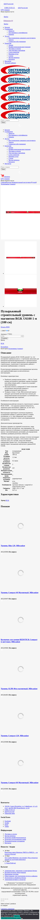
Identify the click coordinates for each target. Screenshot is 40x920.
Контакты (8, 61)
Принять (16, 916)
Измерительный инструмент (21, 182)
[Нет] (22, 918)
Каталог (7, 27)
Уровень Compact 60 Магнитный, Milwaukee (19, 783)
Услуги (7, 36)
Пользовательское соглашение (15, 841)
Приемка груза (13, 54)
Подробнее (4, 347)
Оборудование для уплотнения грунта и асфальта (21, 876)
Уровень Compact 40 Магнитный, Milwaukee (19, 593)
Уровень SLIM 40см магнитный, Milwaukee (19, 689)
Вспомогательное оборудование (15, 872)
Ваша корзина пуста (7, 12)
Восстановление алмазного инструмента (22, 38)
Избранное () (8, 21)
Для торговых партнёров (17, 50)
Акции (11, 45)
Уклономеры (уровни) (8, 184)
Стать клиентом (14, 52)
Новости (11, 31)
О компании (9, 29)
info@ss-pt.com (8, 4)
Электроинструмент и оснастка (15, 879)
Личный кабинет (10, 63)
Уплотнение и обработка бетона (15, 878)
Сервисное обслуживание (17, 41)
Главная (3, 182)
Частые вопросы (14, 57)
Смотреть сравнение (7, 909)
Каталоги (12, 59)
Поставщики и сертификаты (18, 32)
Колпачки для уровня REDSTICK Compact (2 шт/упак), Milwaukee (19, 641)
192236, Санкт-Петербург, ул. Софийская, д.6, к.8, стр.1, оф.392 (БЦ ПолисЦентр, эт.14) (21, 807)
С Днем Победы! (10, 863)
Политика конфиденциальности (15, 837)
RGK (2, 343)
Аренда (11, 40)
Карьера (11, 34)
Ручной (33, 182)
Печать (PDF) (5, 327)
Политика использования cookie (15, 839)
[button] (2, 550)
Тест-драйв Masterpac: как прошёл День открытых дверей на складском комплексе (21, 858)
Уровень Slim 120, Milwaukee (13, 546)
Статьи (11, 56)
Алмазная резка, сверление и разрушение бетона (21, 871)
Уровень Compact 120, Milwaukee (15, 736)
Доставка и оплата (15, 48)
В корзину (4, 338)
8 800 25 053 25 (10, 810)
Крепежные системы (11, 874)
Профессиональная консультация (19, 47)
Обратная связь (10, 813)
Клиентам (8, 43)
